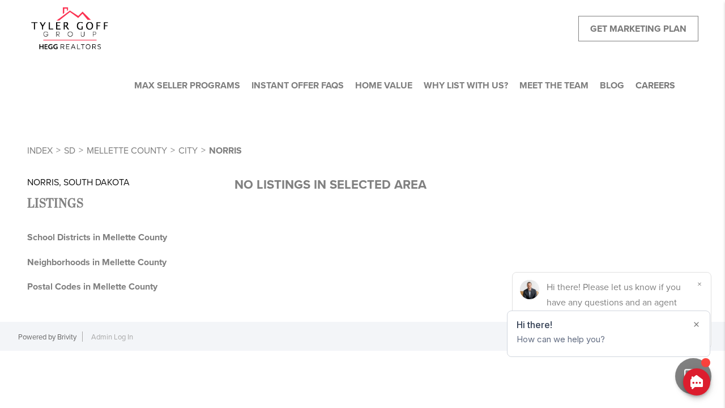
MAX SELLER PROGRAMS (187, 85)
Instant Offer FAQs (297, 85)
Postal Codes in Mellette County (92, 286)
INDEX (40, 150)
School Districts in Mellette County (97, 237)
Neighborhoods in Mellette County (97, 262)
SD (69, 150)
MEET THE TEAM (553, 85)
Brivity (66, 337)
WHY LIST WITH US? (466, 85)
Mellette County (127, 150)
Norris (225, 150)
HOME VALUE (383, 85)
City (188, 150)
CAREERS (655, 85)
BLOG (612, 85)
